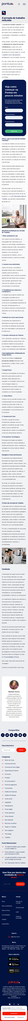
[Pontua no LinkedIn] (18, 1004)
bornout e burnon (7, 257)
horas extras (8, 799)
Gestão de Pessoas (10, 795)
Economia (8, 774)
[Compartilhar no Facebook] (3, 735)
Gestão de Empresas (11, 791)
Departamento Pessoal (11, 770)
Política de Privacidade (9, 1017)
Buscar (21, 750)
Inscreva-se (20, 884)
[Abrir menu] (24, 4)
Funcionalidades (6, 915)
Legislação (8, 802)
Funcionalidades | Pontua (11, 657)
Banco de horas (9, 760)
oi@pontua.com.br (15, 936)
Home (3, 901)
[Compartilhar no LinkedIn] (16, 735)
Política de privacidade (19, 917)
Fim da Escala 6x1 (10, 781)
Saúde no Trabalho (10, 827)
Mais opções (21, 1017)
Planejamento (9, 806)
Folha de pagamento (11, 785)
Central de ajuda (20, 907)
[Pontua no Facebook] (14, 1004)
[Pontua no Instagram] (10, 1004)
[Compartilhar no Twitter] (7, 735)
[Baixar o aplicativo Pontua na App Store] (14, 964)
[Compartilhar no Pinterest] (11, 735)
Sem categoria (9, 830)
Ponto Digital (8, 809)
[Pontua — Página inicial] (9, 4)
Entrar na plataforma (7, 906)
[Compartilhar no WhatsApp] (20, 735)
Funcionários (8, 788)
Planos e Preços (6, 910)
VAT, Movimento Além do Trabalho (15, 863)
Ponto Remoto (9, 816)
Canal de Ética (5, 924)
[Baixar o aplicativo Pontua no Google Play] (14, 959)
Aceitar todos (14, 1013)
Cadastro (4, 919)
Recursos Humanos (10, 823)
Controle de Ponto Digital (12, 767)
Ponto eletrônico (10, 813)
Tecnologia (8, 834)
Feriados (7, 777)
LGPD (17, 912)
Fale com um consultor (19, 902)
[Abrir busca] (19, 4)
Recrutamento (9, 820)
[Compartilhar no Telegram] (24, 735)
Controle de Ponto (10, 763)
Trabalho (7, 837)
